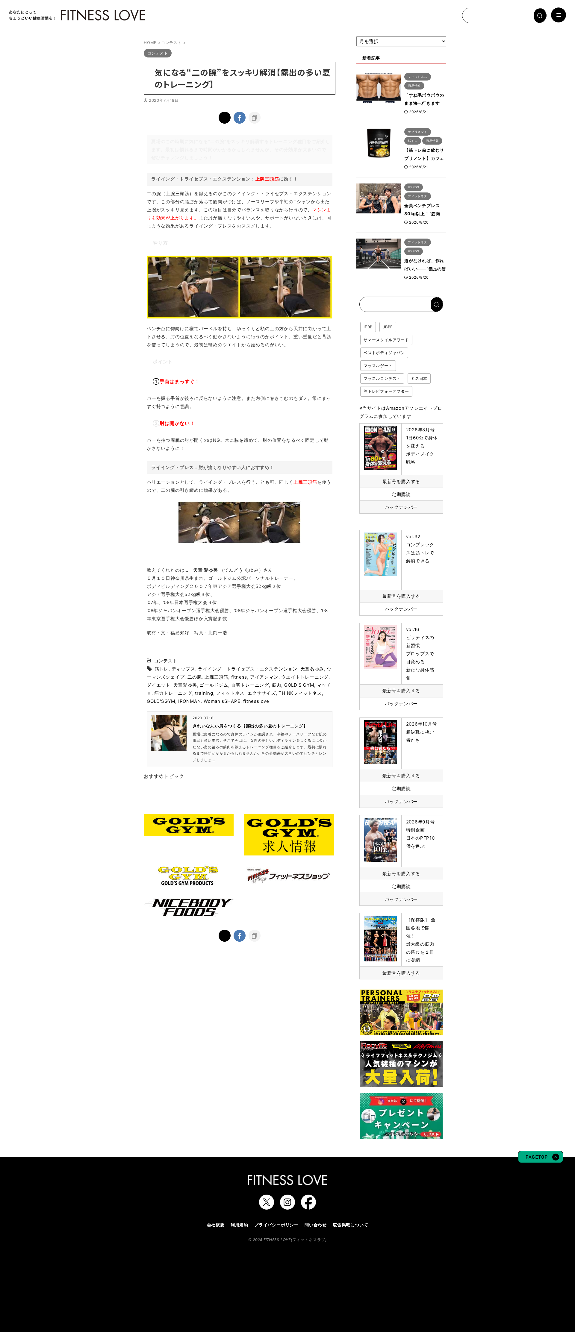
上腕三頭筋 (216, 677)
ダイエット (158, 685)
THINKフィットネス (300, 693)
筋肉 (277, 685)
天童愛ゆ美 (185, 685)
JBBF (388, 326)
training (204, 693)
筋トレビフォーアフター (386, 391)
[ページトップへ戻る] (540, 1160)
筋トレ (162, 669)
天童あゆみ (312, 669)
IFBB (368, 326)
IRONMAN (189, 701)
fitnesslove (256, 701)
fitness (239, 677)
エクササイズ (261, 693)
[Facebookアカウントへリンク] (308, 1207)
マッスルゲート (378, 365)
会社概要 (216, 1224)
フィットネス (230, 693)
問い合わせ (316, 1224)
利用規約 (239, 1224)
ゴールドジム (214, 685)
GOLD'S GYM (299, 685)
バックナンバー (401, 507)
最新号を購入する (401, 481)
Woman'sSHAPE (222, 701)
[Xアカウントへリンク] (266, 1207)
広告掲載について (350, 1224)
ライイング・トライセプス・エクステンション (247, 669)
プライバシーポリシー (276, 1224)
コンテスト (166, 661)
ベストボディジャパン (384, 352)
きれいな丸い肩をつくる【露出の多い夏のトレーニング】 (250, 725)
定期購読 (401, 494)
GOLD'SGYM (161, 701)
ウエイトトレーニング (305, 677)
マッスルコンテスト (382, 378)
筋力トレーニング (173, 693)
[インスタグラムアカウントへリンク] (287, 1207)
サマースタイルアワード (386, 339)
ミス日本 (419, 378)
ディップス (183, 669)
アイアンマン (264, 677)
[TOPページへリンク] (76, 15)
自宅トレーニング (250, 685)
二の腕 (194, 677)
